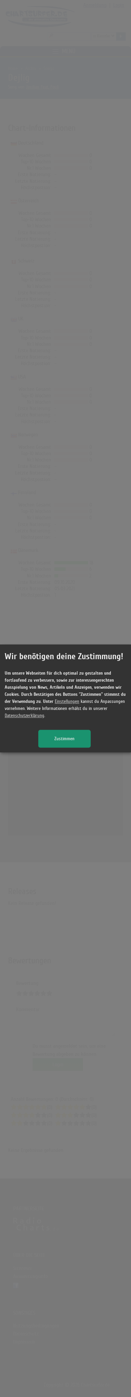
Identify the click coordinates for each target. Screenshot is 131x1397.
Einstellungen (67, 701)
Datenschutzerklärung (24, 715)
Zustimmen (64, 739)
